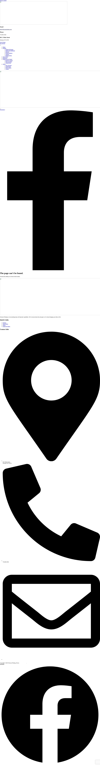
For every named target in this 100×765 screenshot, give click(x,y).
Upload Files (8, 63)
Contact (7, 69)
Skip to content (3, 0)
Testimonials (8, 66)
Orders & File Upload (7, 59)
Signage (7, 52)
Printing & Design (9, 49)
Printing (4, 48)
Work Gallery (8, 67)
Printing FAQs (8, 55)
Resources (5, 58)
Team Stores (5, 56)
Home (4, 47)
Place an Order (8, 61)
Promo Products (8, 53)
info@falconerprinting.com (6, 29)
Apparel (7, 54)
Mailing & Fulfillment (10, 50)
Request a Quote (9, 60)
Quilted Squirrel (22, 663)
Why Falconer (8, 65)
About (4, 64)
